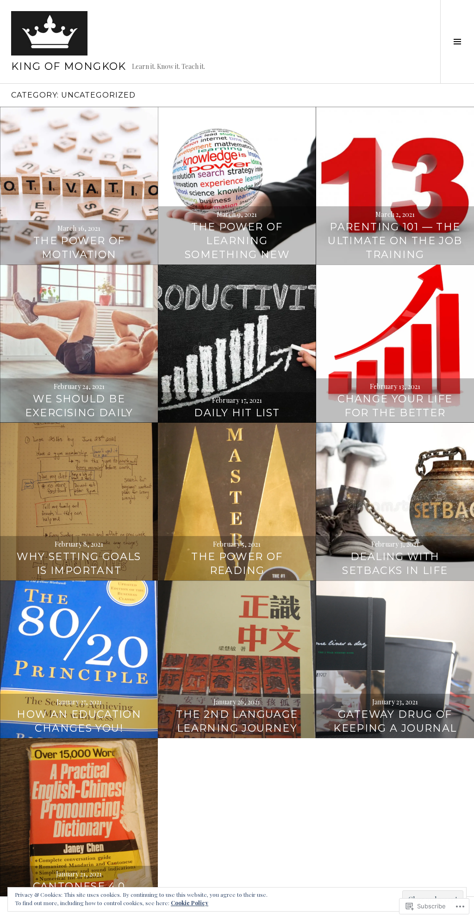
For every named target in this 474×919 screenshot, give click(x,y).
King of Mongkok (68, 66)
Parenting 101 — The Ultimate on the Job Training (395, 241)
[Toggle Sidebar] (457, 41)
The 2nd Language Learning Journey (237, 721)
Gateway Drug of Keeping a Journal (394, 721)
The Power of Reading (237, 563)
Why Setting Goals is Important (79, 563)
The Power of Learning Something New (237, 241)
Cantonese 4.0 (79, 886)
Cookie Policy (189, 903)
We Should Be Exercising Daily (79, 406)
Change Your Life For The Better (394, 406)
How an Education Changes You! (79, 721)
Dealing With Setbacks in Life (395, 563)
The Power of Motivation (79, 247)
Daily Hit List (237, 413)
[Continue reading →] (79, 186)
